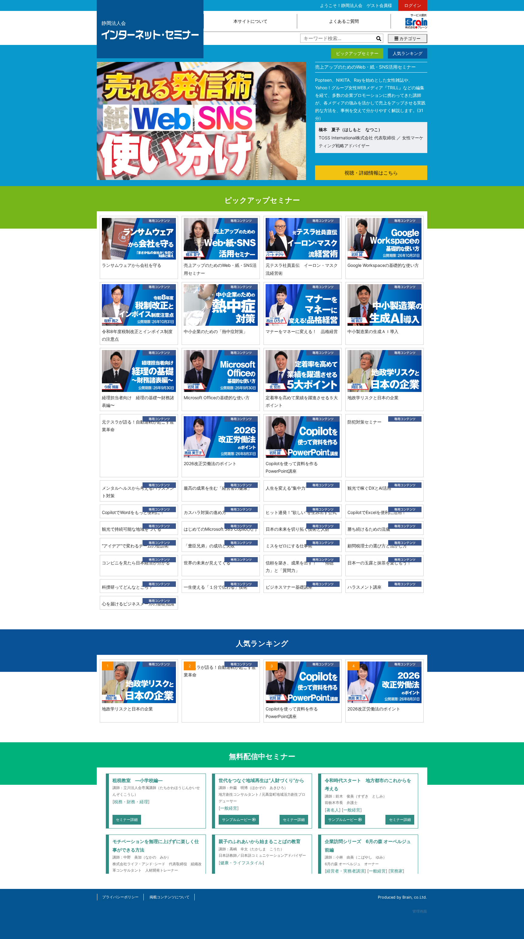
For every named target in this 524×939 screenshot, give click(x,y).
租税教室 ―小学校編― (138, 780)
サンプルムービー (237, 819)
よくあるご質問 (344, 21)
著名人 (332, 809)
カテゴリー (409, 38)
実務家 (396, 870)
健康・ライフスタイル (241, 862)
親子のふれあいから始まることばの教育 (260, 841)
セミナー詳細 (127, 819)
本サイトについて (250, 21)
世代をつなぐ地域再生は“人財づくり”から (261, 780)
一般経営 (228, 808)
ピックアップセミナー (357, 53)
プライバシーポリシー (120, 897)
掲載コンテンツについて (169, 897)
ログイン (412, 5)
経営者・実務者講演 (345, 870)
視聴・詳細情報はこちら (371, 173)
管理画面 (419, 911)
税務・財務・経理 (131, 801)
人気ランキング (407, 53)
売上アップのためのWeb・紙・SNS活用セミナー (365, 67)
